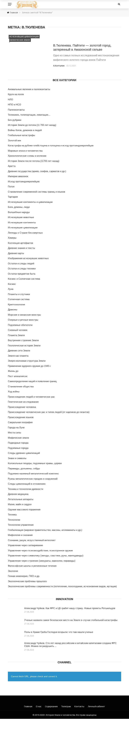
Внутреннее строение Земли (23, 340)
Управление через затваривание (25, 545)
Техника (12, 514)
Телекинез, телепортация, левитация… (29, 114)
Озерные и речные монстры (23, 319)
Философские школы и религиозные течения (32, 565)
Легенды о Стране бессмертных (25, 232)
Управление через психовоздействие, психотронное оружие (40, 550)
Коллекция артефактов (20, 243)
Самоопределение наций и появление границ (32, 381)
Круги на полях (16, 94)
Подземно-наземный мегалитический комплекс (33, 473)
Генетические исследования (23, 401)
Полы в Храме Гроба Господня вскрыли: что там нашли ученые (58, 632)
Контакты (79, 706)
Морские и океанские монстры (24, 314)
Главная (28, 706)
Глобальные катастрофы (21, 135)
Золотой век (14, 140)
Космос (12, 284)
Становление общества (21, 386)
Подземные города (18, 448)
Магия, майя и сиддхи (19, 504)
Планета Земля (16, 335)
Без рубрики (14, 120)
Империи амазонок (18, 176)
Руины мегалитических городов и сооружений (32, 478)
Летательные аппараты (20, 499)
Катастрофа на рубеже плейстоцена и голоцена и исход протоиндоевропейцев (50, 145)
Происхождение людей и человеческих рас (31, 396)
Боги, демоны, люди (19, 207)
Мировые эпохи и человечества (25, 150)
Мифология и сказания (20, 535)
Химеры (12, 237)
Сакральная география (20, 422)
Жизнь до (13, 371)
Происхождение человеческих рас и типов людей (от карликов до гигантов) (49, 412)
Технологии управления (21, 524)
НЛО (10, 99)
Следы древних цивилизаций (24, 453)
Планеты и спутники (19, 294)
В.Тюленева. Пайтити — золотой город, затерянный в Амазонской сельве (82, 47)
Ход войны (14, 391)
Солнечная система (18, 299)
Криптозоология (16, 304)
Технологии (14, 519)
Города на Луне (16, 427)
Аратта (11, 166)
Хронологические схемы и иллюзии (27, 155)
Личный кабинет (96, 706)
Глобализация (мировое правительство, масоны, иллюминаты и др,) (45, 530)
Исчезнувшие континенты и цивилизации (30, 202)
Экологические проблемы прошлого (27, 581)
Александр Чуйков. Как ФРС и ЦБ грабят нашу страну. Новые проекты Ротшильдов (69, 608)
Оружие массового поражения (24, 509)
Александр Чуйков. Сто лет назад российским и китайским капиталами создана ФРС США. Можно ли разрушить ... (70, 644)
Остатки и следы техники (22, 268)
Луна (10, 289)
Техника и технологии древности (25, 489)
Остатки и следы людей (21, 263)
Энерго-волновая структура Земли (26, 360)
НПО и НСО (14, 104)
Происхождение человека (22, 407)
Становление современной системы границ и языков (36, 191)
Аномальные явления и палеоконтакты (29, 89)
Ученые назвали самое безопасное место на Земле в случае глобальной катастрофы (71, 620)
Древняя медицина (18, 494)
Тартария (13, 196)
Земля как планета (18, 355)
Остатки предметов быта (21, 273)
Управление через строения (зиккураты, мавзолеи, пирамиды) (41, 560)
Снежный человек (17, 330)
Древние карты (16, 253)
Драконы (12, 309)
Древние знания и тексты (21, 248)
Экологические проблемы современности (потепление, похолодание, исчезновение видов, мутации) (62, 586)
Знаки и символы (17, 458)
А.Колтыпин (58, 65)
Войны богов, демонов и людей (25, 130)
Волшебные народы (19, 212)
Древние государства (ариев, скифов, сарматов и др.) (37, 171)
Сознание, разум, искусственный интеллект (32, 540)
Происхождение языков (21, 417)
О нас (38, 706)
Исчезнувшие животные (21, 217)
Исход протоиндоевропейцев (23, 181)
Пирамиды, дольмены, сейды (24, 468)
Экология (13, 571)
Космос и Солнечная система (24, 278)
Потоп (11, 186)
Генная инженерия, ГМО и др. (24, 576)
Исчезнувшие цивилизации (24, 36)
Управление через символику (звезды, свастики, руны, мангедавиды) (45, 555)
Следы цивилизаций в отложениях (27, 483)
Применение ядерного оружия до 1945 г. (29, 366)
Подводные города (18, 442)
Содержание (51, 706)
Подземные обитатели (20, 325)
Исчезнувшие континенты (22, 222)
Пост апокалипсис (18, 376)
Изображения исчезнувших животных (28, 258)
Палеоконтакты (16, 109)
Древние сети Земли (19, 350)
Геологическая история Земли (24, 345)
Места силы (14, 432)
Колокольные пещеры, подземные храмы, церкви (35, 463)
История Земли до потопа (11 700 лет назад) (32, 125)
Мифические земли (20, 40)
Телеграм (66, 706)
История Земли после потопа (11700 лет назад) (33, 161)
